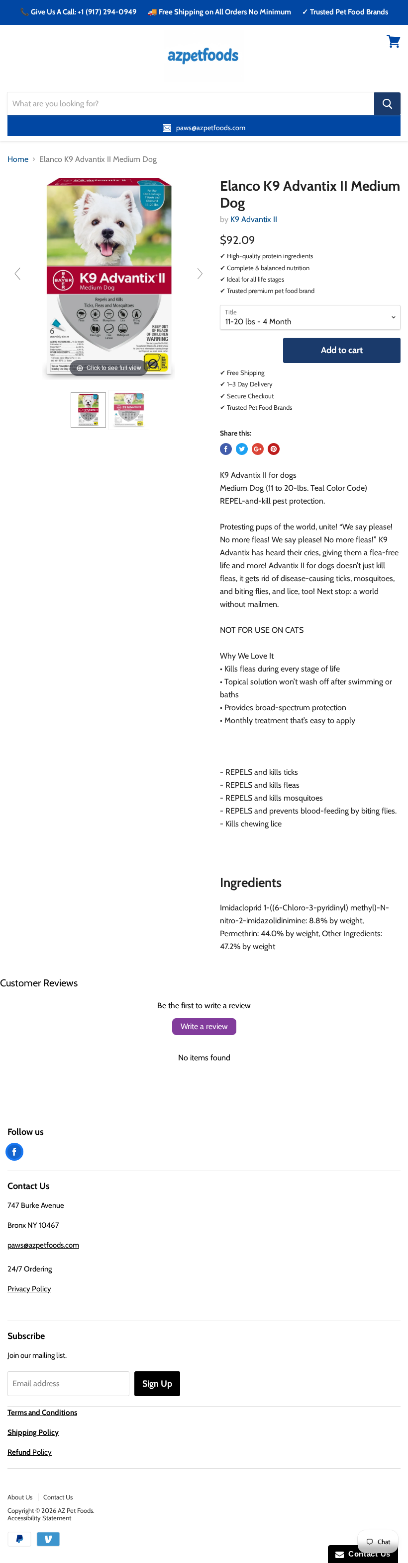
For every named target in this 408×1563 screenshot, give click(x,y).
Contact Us (58, 1497)
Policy (29, 1452)
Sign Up (157, 1383)
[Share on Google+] (258, 449)
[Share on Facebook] (226, 449)
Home (17, 159)
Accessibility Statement (39, 1518)
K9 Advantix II (253, 219)
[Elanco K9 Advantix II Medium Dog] (88, 410)
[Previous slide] (17, 274)
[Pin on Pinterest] (274, 449)
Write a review (204, 1026)
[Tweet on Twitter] (242, 449)
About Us (19, 1497)
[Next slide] (200, 274)
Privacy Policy (29, 1288)
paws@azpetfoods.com (43, 1245)
